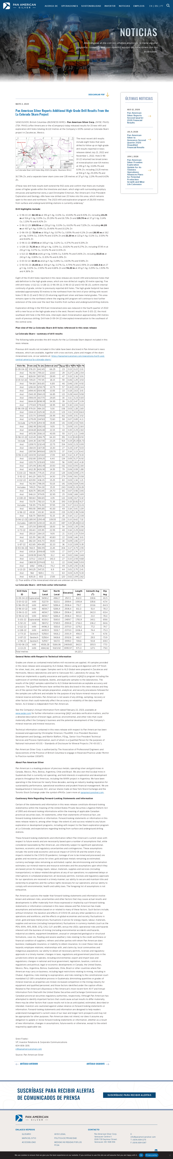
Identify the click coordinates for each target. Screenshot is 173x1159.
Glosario (26, 1134)
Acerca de (51, 6)
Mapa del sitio (29, 1138)
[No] (170, 1155)
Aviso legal (60, 1134)
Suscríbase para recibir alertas (129, 1095)
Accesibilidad (29, 1142)
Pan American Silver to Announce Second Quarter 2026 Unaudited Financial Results (136, 141)
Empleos (139, 6)
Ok (141, 1155)
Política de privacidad (65, 1138)
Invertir (110, 6)
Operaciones (69, 6)
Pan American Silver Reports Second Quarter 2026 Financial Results (135, 118)
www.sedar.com (23, 713)
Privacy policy (151, 1155)
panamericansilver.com (92, 792)
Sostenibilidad (91, 6)
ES (156, 6)
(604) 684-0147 (139, 1142)
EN (150, 6)
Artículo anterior (29, 1064)
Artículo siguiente (96, 1064)
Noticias (124, 6)
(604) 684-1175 (139, 1140)
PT (161, 6)
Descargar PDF (97, 95)
